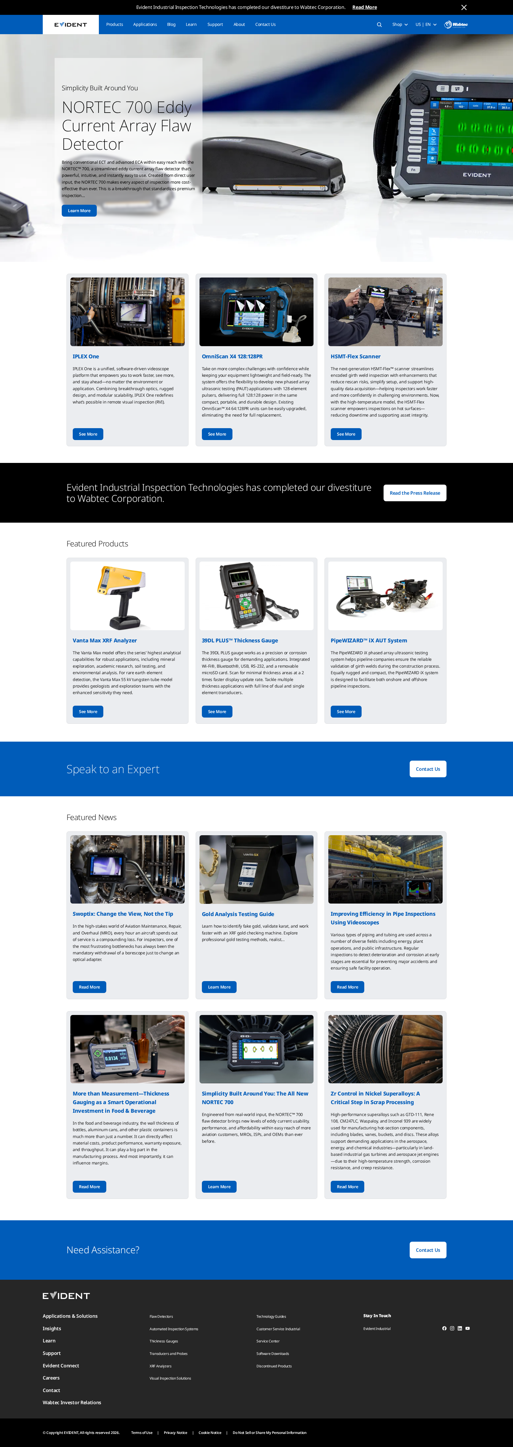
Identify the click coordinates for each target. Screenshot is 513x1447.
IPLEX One (86, 356)
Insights (52, 1328)
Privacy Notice (175, 1432)
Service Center (268, 1341)
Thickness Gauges (164, 1341)
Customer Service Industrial (278, 1328)
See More (88, 434)
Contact (51, 1390)
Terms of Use (141, 1432)
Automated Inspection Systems (174, 1328)
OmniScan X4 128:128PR (232, 356)
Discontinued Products (274, 1366)
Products (114, 24)
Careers (51, 1378)
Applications (145, 24)
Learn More (79, 210)
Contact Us (265, 24)
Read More (364, 7)
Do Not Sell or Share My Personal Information (270, 1432)
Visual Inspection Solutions (170, 1378)
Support (215, 24)
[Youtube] (467, 1329)
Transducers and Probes (169, 1353)
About (239, 24)
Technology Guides (271, 1316)
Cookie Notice (210, 1432)
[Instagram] (452, 1329)
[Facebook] (444, 1329)
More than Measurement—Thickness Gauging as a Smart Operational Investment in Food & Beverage (121, 1102)
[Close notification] (464, 7)
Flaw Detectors (161, 1316)
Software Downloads (272, 1353)
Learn (191, 24)
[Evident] (71, 24)
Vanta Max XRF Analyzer (105, 640)
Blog (171, 24)
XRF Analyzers (161, 1366)
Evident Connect (61, 1365)
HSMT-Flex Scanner (356, 356)
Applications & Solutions (70, 1316)
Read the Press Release (415, 493)
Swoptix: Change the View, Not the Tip (123, 913)
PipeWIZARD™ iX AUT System (369, 640)
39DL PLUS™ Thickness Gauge (240, 640)
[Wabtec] (456, 24)
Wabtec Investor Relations (72, 1402)
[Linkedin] (460, 1329)
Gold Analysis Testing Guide (238, 914)
